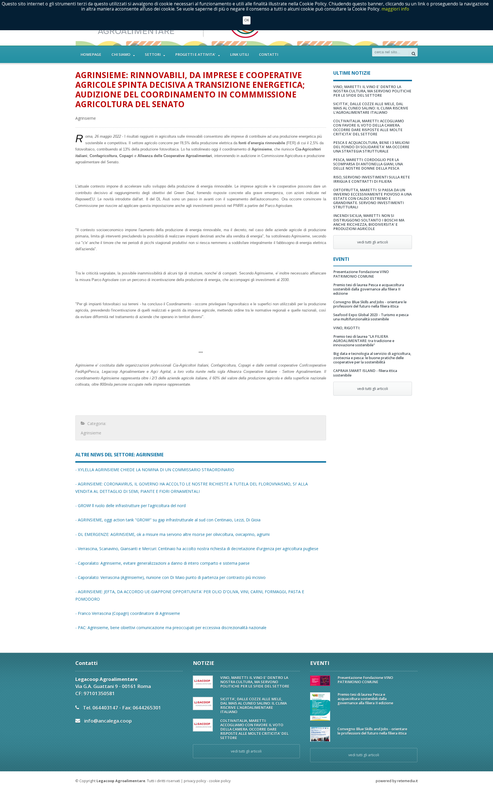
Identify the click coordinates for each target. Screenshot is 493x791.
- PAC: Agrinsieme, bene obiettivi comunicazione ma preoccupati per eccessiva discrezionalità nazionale (170, 627)
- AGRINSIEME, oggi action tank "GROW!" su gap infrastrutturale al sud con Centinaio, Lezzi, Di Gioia (167, 519)
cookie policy (220, 780)
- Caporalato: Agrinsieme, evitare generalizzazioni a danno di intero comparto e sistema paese (162, 563)
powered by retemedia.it (397, 780)
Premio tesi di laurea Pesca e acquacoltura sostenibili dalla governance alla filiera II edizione (368, 289)
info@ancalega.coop (108, 720)
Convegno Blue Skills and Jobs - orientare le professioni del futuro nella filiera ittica (370, 304)
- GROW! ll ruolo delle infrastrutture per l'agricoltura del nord (130, 505)
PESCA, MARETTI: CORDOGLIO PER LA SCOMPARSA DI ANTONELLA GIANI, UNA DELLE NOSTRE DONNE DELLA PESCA (368, 164)
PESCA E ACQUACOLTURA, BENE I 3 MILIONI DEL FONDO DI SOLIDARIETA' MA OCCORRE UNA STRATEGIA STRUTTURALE (371, 147)
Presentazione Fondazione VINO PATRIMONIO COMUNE (361, 273)
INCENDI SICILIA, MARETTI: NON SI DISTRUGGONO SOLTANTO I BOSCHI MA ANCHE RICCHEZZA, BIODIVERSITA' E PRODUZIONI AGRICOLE (368, 222)
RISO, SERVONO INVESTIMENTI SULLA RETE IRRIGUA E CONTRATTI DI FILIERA (371, 179)
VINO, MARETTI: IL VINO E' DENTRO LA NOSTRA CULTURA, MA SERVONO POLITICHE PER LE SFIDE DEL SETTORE (372, 91)
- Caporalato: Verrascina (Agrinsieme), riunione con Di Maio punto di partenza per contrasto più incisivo (170, 577)
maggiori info (395, 9)
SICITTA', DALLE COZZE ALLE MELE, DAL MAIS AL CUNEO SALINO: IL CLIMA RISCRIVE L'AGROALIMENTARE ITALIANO (370, 108)
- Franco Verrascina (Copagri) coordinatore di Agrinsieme (127, 613)
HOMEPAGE (90, 54)
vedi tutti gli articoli (372, 242)
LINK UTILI (239, 54)
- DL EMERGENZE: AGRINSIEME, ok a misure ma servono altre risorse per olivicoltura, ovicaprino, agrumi (172, 534)
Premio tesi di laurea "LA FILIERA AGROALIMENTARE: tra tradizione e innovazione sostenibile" (363, 340)
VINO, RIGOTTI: (346, 328)
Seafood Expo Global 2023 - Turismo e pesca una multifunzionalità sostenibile (371, 317)
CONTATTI (268, 54)
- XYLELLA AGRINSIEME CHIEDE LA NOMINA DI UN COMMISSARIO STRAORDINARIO (154, 469)
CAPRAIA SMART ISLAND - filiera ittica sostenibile (365, 372)
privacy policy (195, 780)
